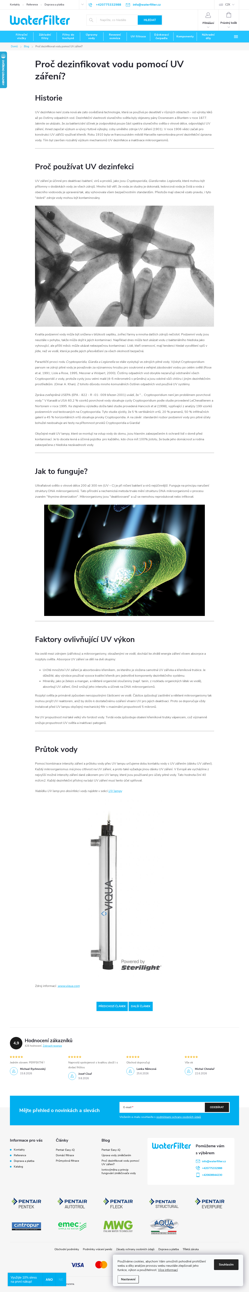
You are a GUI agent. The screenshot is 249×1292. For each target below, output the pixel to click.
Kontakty (15, 4)
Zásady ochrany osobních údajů (135, 1249)
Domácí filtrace (65, 1155)
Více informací (168, 1270)
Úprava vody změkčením (116, 1155)
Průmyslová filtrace (67, 1161)
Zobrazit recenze (52, 1046)
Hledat (150, 20)
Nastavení (128, 1279)
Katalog (18, 1166)
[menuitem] (21, 36)
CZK (227, 4)
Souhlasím (226, 1264)
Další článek (140, 1006)
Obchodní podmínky (66, 1249)
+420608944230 (212, 1175)
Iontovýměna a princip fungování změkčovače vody (119, 1171)
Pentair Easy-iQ (65, 1150)
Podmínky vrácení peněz (97, 1249)
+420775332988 (212, 1168)
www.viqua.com (69, 986)
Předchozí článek (112, 1006)
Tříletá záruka (191, 1249)
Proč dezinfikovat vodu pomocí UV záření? (120, 1162)
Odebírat (217, 1107)
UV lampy (115, 791)
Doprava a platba (54, 4)
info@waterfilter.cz (214, 1161)
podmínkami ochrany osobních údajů (178, 1117)
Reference (32, 4)
